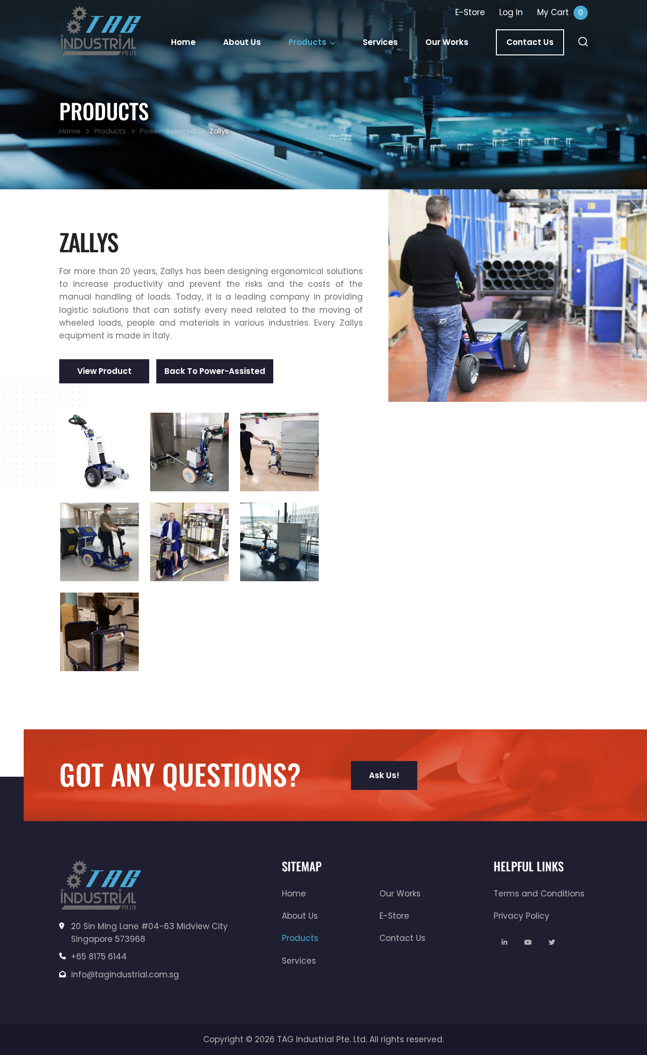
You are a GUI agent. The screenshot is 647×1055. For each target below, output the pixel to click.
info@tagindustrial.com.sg (125, 974)
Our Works (446, 42)
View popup (99, 452)
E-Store (394, 916)
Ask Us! (384, 775)
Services (380, 42)
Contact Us (530, 42)
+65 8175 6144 (99, 956)
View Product (104, 371)
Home (183, 42)
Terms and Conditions (539, 893)
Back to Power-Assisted (214, 371)
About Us (242, 42)
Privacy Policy (521, 916)
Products (307, 42)
